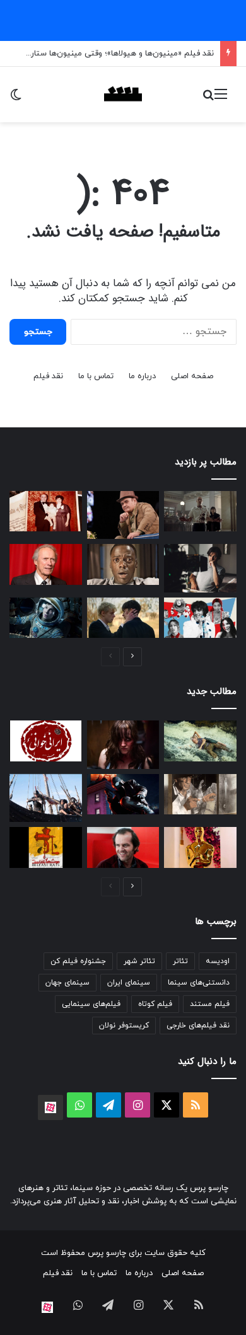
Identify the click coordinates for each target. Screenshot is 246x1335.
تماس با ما (96, 376)
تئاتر (180, 961)
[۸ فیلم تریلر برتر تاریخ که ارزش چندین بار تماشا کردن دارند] (123, 847)
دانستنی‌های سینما (199, 983)
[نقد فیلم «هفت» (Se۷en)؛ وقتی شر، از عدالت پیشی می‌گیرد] (200, 511)
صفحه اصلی (192, 376)
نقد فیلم (48, 376)
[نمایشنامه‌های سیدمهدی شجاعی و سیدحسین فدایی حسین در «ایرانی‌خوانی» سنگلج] (45, 740)
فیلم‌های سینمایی (91, 1004)
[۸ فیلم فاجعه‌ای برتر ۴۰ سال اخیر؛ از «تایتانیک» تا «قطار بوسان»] (45, 618)
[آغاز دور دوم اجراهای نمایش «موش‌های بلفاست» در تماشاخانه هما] (45, 847)
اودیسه (218, 961)
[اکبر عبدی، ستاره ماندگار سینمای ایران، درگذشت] (123, 515)
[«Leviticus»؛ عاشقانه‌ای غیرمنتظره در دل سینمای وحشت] (123, 618)
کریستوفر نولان (124, 1025)
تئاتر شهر (139, 961)
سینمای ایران (128, 983)
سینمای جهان (67, 983)
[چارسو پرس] (123, 94)
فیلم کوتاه (155, 1004)
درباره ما (142, 376)
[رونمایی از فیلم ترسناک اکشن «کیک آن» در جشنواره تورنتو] (123, 744)
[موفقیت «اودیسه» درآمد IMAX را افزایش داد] (45, 798)
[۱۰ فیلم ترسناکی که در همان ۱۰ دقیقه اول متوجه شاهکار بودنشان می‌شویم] (123, 564)
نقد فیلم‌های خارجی (198, 1025)
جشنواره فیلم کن (78, 961)
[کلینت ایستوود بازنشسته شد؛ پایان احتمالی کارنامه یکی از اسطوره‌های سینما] (45, 564)
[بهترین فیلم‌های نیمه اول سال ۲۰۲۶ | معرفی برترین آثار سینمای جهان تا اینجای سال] (200, 618)
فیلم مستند (210, 1004)
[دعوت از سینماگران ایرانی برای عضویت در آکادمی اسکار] (200, 847)
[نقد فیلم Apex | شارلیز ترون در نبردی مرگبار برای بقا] (200, 740)
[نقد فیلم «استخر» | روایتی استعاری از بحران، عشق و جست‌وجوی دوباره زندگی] (200, 568)
